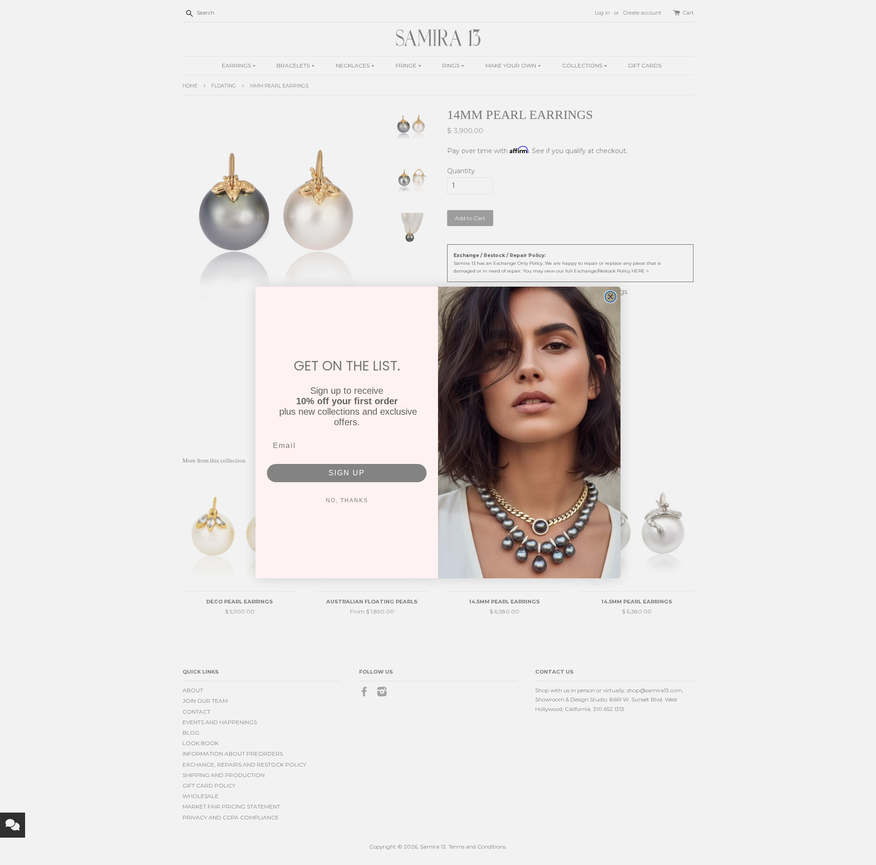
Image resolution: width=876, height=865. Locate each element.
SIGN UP (346, 473)
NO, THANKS (347, 500)
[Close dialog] (610, 296)
